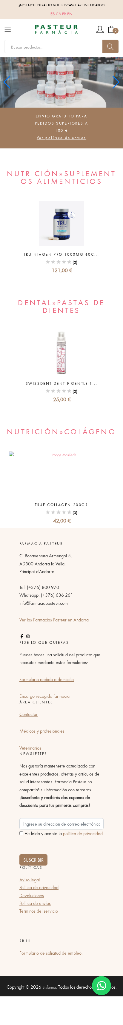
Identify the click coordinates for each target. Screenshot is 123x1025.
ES (52, 13)
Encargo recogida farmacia (44, 696)
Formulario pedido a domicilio (46, 679)
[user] (100, 29)
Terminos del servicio (38, 911)
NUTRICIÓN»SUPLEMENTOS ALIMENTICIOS (61, 177)
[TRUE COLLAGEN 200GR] (61, 474)
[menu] (7, 29)
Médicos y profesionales (41, 731)
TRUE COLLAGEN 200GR (61, 504)
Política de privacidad (39, 887)
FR (64, 13)
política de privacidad (83, 833)
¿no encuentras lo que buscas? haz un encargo (61, 5)
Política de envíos (35, 903)
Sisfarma (49, 987)
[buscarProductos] (110, 46)
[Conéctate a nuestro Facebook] (21, 636)
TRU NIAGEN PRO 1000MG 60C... (61, 254)
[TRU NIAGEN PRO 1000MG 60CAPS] (61, 223)
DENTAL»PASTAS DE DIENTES (61, 306)
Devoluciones (31, 895)
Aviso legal (29, 880)
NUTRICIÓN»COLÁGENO (61, 431)
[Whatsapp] (101, 985)
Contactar (28, 714)
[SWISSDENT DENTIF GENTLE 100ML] (61, 352)
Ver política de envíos (61, 137)
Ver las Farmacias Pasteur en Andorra (54, 620)
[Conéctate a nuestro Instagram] (27, 636)
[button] (116, 82)
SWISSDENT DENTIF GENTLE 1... (62, 383)
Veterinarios (30, 748)
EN (70, 13)
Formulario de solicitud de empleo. (51, 953)
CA (58, 13)
